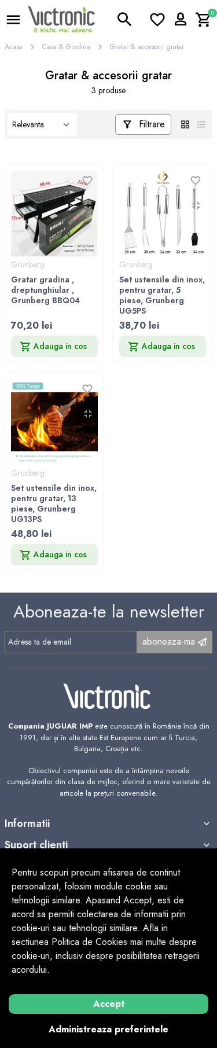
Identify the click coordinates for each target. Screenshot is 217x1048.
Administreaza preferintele (108, 1029)
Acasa (14, 47)
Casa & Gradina (66, 47)
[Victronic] (61, 18)
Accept (108, 1003)
